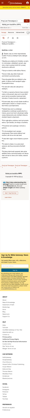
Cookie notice (6, 344)
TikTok (4, 394)
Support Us (6, 316)
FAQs (4, 325)
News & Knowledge (8, 302)
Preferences (6, 410)
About (4, 300)
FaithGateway (6, 357)
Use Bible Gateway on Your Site (12, 330)
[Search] (27, 21)
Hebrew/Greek (20, 32)
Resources (11, 32)
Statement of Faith (8, 305)
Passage (3, 32)
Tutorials (5, 327)
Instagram (5, 389)
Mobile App (6, 307)
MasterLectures (7, 378)
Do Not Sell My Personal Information (14, 341)
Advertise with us (7, 332)
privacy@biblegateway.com (8, 289)
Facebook (5, 387)
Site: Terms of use (8, 346)
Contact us (5, 334)
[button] (27, 3)
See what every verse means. (15, 7)
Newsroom (6, 314)
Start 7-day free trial (10, 193)
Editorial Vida (6, 369)
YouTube (5, 399)
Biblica (21, 176)
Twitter (4, 396)
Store (4, 309)
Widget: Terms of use (9, 348)
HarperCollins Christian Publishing (13, 364)
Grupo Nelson (6, 367)
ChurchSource (7, 362)
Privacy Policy (7, 287)
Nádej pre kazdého (11, 173)
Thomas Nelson (7, 371)
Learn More (8, 197)
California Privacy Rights (10, 339)
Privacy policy (7, 337)
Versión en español (8, 407)
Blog (3, 312)
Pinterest (5, 392)
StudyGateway (7, 360)
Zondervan (5, 376)
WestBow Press (7, 374)
